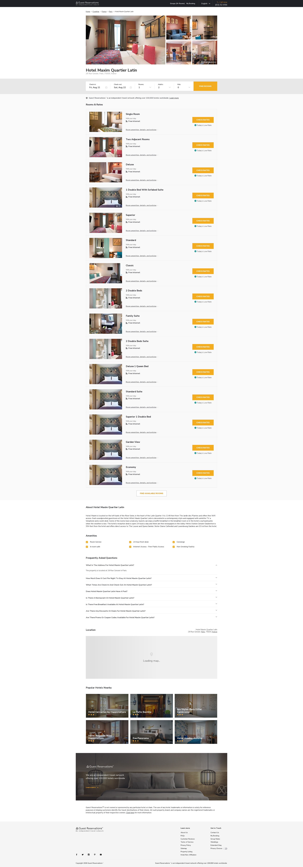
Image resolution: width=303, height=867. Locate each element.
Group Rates (215, 839)
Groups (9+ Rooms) (177, 3)
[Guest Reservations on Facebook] (78, 854)
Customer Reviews (188, 839)
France (104, 12)
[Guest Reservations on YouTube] (100, 854)
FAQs (183, 836)
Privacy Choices (216, 848)
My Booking (190, 3)
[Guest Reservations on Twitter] (83, 854)
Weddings (214, 842)
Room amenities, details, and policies (141, 130)
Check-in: (92, 85)
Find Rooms (205, 86)
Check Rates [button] (203, 120)
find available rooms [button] (151, 493)
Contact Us (215, 832)
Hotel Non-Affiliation (188, 855)
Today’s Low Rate (204, 125)
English (204, 3)
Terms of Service (187, 842)
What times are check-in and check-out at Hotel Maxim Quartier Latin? (119, 585)
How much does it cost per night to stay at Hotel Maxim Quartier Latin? (119, 578)
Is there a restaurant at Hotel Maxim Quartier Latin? (110, 598)
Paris (110, 12)
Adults (160, 85)
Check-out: (118, 85)
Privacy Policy (186, 845)
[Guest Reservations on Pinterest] (95, 854)
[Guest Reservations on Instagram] (89, 854)
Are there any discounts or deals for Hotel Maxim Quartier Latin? (115, 611)
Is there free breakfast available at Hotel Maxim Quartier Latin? (115, 604)
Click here (130, 812)
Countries (96, 12)
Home (88, 12)
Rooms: (141, 85)
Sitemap (184, 848)
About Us (184, 832)
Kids (179, 85)
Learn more (174, 98)
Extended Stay (216, 845)
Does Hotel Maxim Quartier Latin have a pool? (106, 591)
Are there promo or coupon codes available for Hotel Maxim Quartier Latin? (120, 617)
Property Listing (186, 852)
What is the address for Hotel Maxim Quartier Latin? (110, 565)
